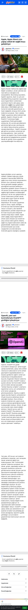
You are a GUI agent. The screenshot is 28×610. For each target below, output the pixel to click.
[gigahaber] (10, 2)
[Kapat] (26, 601)
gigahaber (9, 48)
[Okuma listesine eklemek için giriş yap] (22, 76)
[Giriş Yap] (22, 2)
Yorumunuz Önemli (9, 268)
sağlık (10, 105)
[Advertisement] (14, 20)
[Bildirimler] (25, 2)
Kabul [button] (24, 607)
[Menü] (2, 2)
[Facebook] (9, 574)
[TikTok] (19, 574)
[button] (19, 2)
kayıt (6, 273)
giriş (17, 271)
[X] (14, 574)
